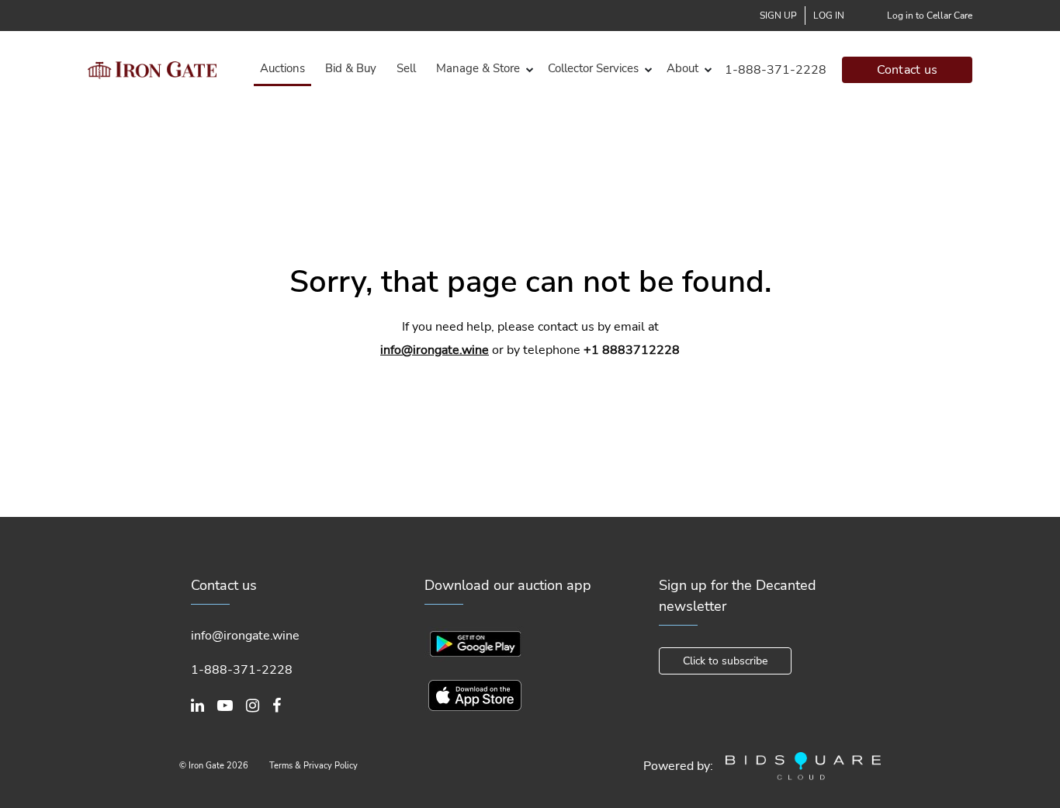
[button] (482, 69)
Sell (406, 68)
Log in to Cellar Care (929, 15)
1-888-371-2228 (775, 69)
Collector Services (593, 68)
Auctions (282, 68)
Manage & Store (478, 68)
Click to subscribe (725, 661)
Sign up (778, 15)
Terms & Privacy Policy (313, 766)
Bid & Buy (350, 68)
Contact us (907, 69)
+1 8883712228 (632, 350)
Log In (828, 15)
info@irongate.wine (434, 350)
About (682, 68)
